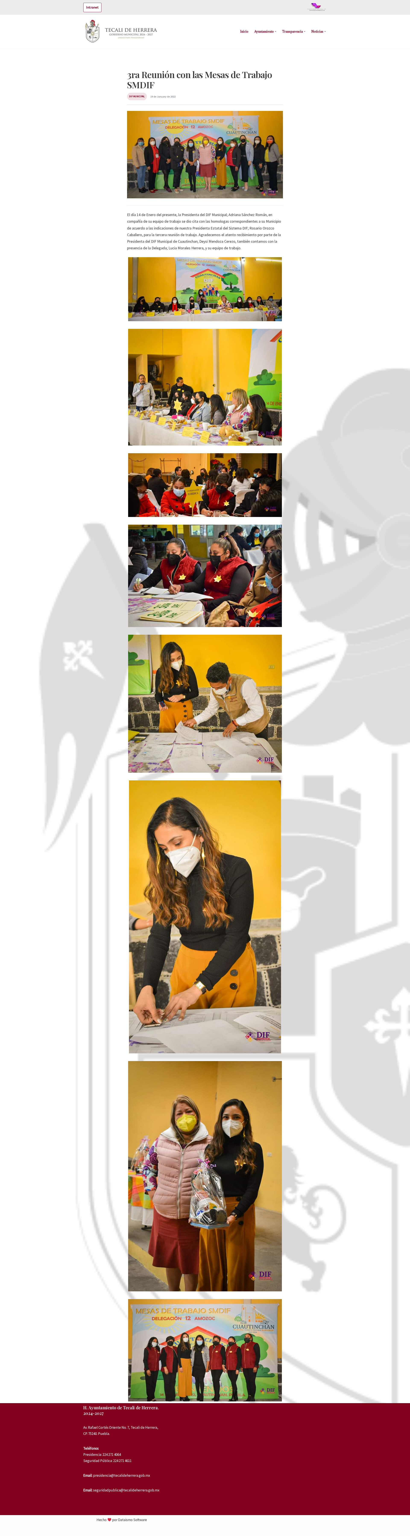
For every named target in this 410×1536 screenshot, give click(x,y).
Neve (87, 1530)
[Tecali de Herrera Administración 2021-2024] (121, 31)
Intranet (92, 7)
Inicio (244, 31)
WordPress (121, 1530)
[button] (275, 31)
